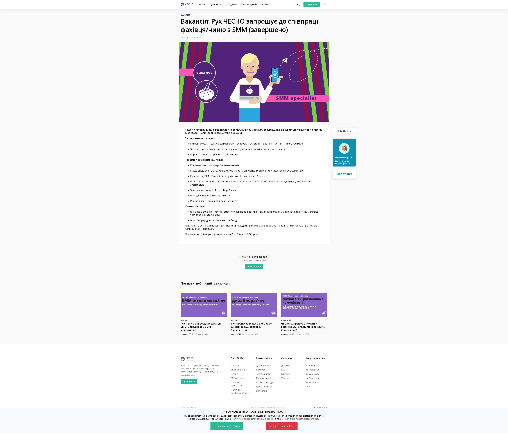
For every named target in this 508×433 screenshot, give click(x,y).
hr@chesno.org (297, 225)
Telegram (314, 378)
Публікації (214, 4)
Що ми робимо (264, 358)
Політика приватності (237, 384)
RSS (283, 369)
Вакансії (285, 373)
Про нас (202, 4)
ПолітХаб (261, 369)
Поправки (261, 390)
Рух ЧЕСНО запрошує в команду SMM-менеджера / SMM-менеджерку (201, 327)
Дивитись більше (221, 284)
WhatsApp (314, 373)
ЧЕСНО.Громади (264, 382)
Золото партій (263, 373)
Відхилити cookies (281, 426)
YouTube (313, 382)
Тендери (285, 378)
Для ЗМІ (285, 365)
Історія (234, 373)
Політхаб (265, 4)
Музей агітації (263, 378)
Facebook (314, 365)
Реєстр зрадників (249, 4)
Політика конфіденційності (240, 391)
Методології (237, 378)
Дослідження (231, 4)
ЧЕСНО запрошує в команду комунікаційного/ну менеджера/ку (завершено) (303, 327)
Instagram (314, 369)
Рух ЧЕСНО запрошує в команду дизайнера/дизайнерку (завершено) (251, 327)
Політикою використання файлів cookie (252, 418)
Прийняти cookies (227, 426)
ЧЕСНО (190, 358)
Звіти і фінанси (238, 369)
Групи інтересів (264, 386)
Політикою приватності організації (302, 418)
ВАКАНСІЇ (187, 14)
